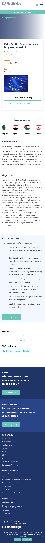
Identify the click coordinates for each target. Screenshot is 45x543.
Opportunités (7, 502)
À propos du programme (12, 506)
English (22, 340)
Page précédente (10, 18)
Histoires (5, 448)
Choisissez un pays (20, 12)
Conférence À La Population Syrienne (15, 493)
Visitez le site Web (23, 103)
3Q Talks (5, 455)
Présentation (6, 486)
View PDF (13, 317)
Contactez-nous (8, 513)
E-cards (5, 451)
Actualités (6, 438)
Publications (7, 445)
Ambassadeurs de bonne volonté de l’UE (16, 479)
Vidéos (4, 458)
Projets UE (6, 489)
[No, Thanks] (42, 536)
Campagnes (7, 498)
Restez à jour (9, 425)
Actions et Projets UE (10, 483)
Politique (5, 510)
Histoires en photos (10, 461)
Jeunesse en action (10, 470)
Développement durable (11, 351)
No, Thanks (27, 540)
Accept (17, 540)
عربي (22, 335)
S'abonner (10, 393)
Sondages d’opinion (10, 465)
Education (26, 351)
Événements (7, 441)
